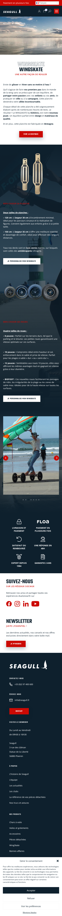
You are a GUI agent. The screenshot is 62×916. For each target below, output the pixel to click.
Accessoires (15, 834)
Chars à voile (15, 822)
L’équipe (13, 780)
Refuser (31, 898)
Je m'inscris (16, 644)
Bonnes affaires (16, 851)
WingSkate (14, 845)
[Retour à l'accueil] (11, 11)
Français (42, 3)
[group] (31, 455)
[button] (57, 860)
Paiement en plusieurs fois (16, 3)
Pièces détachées (17, 839)
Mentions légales (29, 912)
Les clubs (13, 791)
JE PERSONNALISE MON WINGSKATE (21, 261)
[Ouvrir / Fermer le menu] (56, 11)
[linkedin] (26, 604)
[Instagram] (17, 604)
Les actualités (15, 785)
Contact (19, 711)
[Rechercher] (49, 11)
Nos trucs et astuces (19, 803)
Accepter (31, 890)
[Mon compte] (39, 11)
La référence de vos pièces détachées (27, 797)
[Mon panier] (44, 11)
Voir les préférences (31, 906)
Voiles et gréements (18, 828)
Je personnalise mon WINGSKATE (21, 398)
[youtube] (35, 604)
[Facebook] (9, 604)
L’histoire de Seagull (19, 774)
